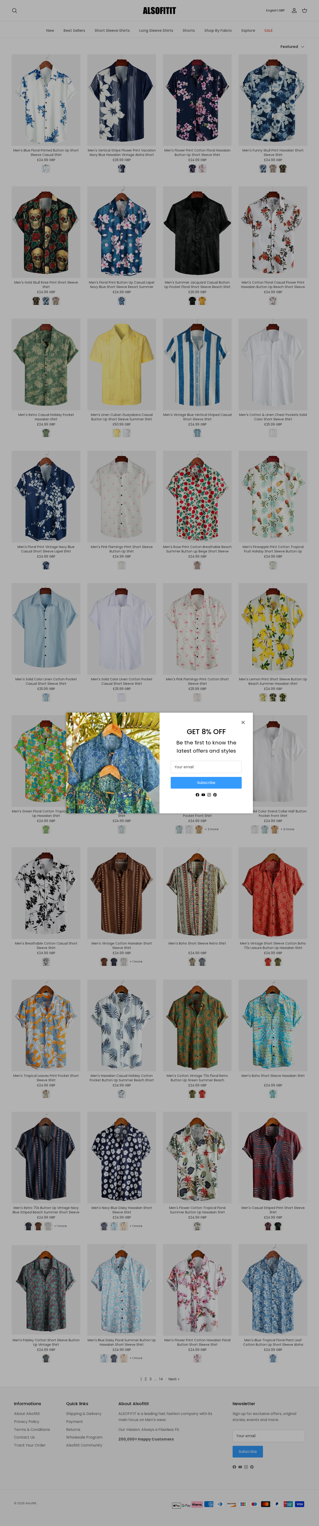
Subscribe (206, 782)
